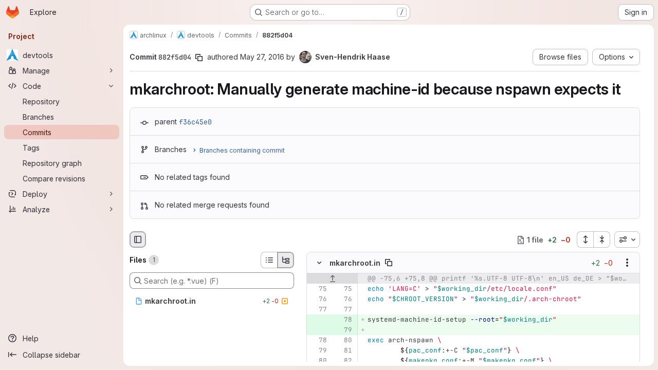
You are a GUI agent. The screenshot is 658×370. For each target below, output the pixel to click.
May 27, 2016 (262, 56)
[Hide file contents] (319, 263)
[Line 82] (343, 361)
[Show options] (627, 263)
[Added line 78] (343, 320)
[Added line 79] (343, 330)
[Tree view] (286, 260)
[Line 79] (318, 351)
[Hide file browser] (138, 239)
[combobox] (627, 239)
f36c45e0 (195, 121)
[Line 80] (343, 341)
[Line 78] (318, 341)
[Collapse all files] (602, 239)
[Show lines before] (332, 279)
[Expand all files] (585, 239)
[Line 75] (318, 289)
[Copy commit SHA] (199, 57)
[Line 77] (318, 310)
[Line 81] (343, 351)
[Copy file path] (388, 263)
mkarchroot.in (355, 262)
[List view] (269, 260)
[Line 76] (318, 299)
